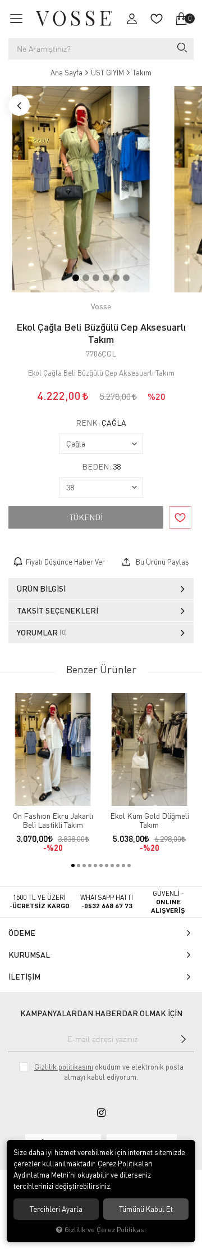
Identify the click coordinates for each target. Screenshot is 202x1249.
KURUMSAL (29, 954)
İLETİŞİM (24, 976)
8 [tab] (112, 865)
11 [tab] (129, 865)
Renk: (101, 422)
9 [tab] (118, 865)
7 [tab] (106, 865)
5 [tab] (116, 277)
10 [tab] (123, 865)
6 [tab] (126, 277)
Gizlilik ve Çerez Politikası (105, 1229)
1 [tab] (75, 277)
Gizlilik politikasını (63, 1066)
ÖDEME (21, 932)
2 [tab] (85, 277)
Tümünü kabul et (146, 1209)
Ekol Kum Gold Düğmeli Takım (149, 820)
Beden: (101, 466)
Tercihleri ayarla (56, 1209)
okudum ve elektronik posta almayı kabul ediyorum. (108, 1071)
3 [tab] (96, 277)
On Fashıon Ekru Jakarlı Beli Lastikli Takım (53, 820)
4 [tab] (106, 277)
